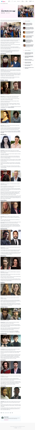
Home (1, 3)
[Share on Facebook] (3, 412)
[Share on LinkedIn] (7, 412)
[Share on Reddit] (10, 412)
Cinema (2, 9)
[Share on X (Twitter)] (5, 412)
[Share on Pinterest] (8, 412)
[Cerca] (33, 1)
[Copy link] (12, 412)
